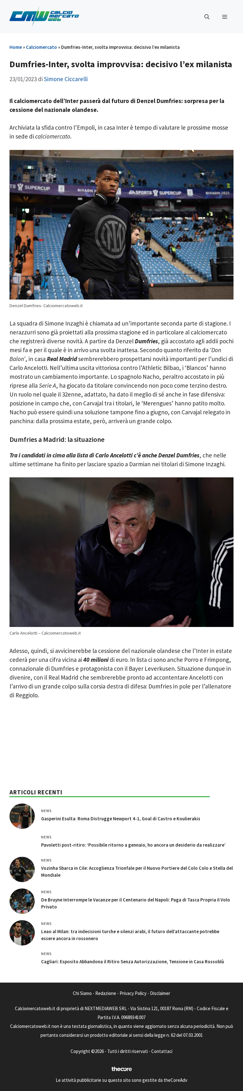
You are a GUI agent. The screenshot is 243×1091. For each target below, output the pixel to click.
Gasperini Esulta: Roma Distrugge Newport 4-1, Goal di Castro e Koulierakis (120, 819)
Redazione (105, 993)
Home (15, 47)
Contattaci (161, 1051)
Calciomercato (41, 47)
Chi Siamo (82, 993)
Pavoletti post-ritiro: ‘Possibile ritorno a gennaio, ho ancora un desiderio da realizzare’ (133, 845)
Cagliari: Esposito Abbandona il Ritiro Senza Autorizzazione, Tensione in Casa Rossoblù (132, 962)
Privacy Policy (133, 993)
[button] (207, 16)
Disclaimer (160, 993)
